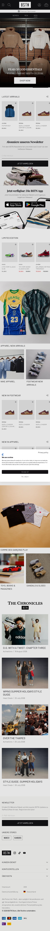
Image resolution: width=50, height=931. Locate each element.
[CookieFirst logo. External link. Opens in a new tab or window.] (3, 455)
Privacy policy (43, 452)
